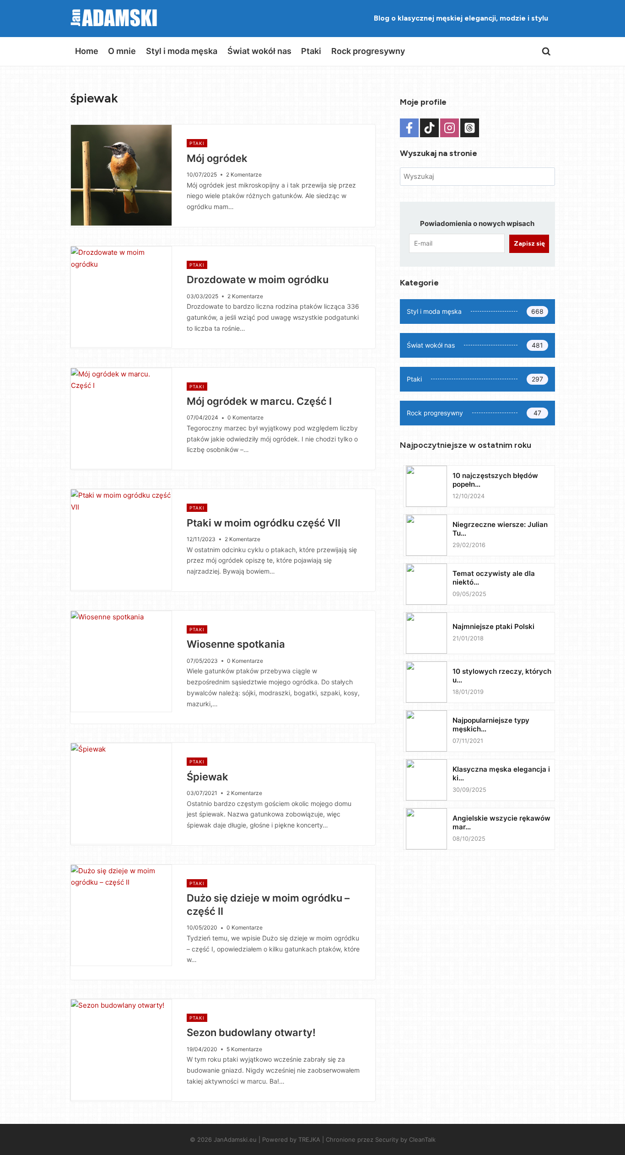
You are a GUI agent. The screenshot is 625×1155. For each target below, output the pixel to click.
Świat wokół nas (259, 51)
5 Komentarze (244, 1049)
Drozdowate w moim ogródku (258, 279)
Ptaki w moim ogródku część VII (263, 523)
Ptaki (311, 51)
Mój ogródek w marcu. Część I (259, 401)
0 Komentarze (245, 417)
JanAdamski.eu (235, 1139)
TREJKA (309, 1139)
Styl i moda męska (181, 51)
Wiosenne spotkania (236, 644)
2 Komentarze (244, 174)
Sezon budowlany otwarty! (251, 1032)
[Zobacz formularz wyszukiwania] (546, 51)
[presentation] (121, 175)
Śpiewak (207, 777)
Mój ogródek (217, 158)
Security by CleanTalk (405, 1139)
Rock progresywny (368, 51)
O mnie (122, 51)
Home (86, 51)
